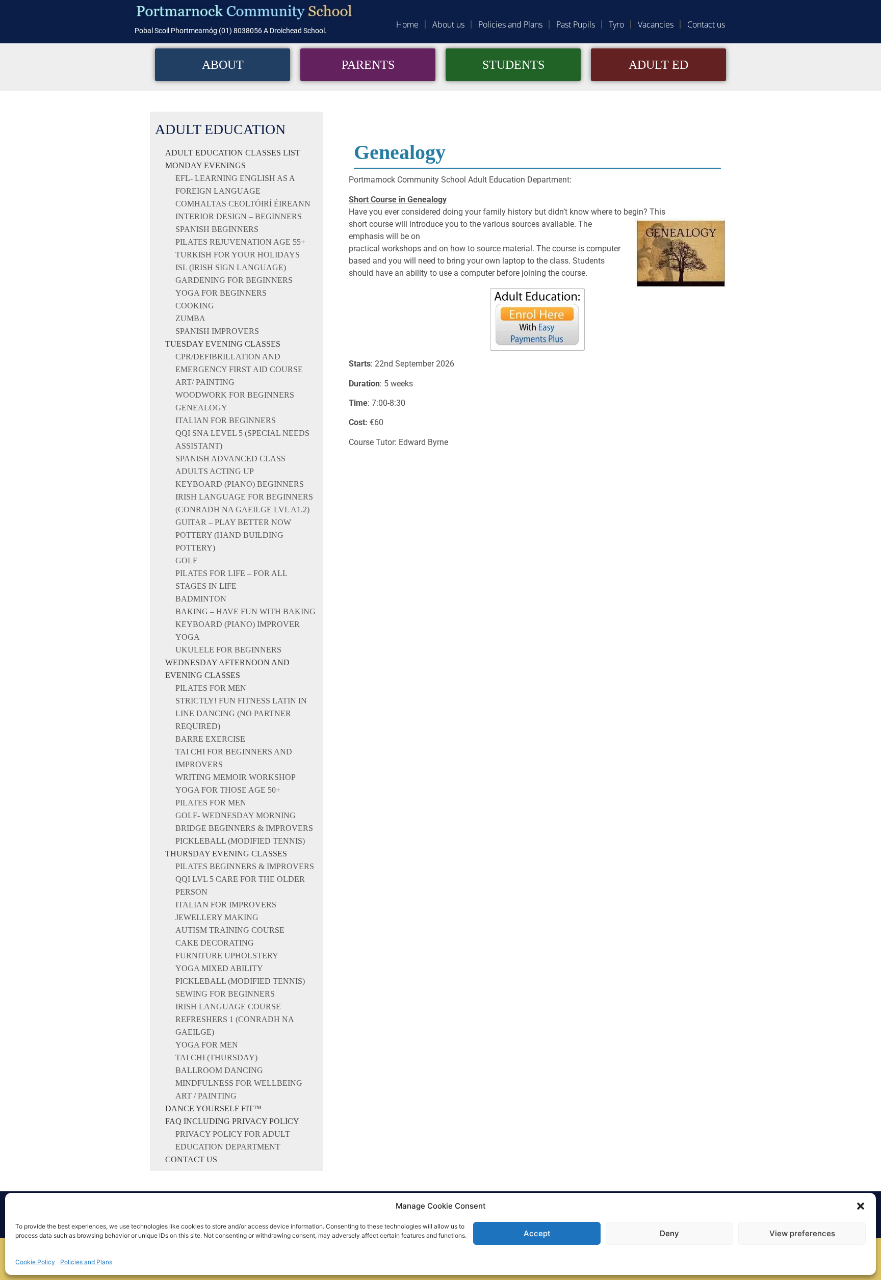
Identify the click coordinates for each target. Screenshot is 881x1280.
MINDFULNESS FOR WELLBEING (238, 1083)
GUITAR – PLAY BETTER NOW (233, 522)
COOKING (194, 305)
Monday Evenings (205, 165)
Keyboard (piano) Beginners (239, 484)
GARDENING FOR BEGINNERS (234, 280)
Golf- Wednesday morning (235, 815)
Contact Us (191, 1159)
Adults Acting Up (214, 471)
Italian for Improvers (225, 904)
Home (407, 24)
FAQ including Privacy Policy (232, 1121)
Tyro (616, 24)
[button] (861, 1206)
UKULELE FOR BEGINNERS (228, 649)
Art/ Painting (205, 382)
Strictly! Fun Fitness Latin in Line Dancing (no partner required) (241, 713)
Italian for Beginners (225, 420)
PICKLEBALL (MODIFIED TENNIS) (240, 981)
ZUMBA (190, 318)
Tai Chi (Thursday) (216, 1057)
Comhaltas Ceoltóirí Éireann (242, 203)
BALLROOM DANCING (219, 1070)
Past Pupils (575, 24)
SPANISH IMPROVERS (217, 331)
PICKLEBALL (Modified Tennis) (240, 841)
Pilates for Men (210, 688)
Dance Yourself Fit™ (213, 1108)
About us (448, 24)
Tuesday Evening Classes (222, 343)
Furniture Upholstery (226, 955)
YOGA (187, 637)
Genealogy (201, 407)
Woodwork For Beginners (234, 394)
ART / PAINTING (206, 1095)
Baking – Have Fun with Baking (245, 611)
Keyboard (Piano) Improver (237, 624)
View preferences (802, 1233)
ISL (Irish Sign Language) (230, 267)
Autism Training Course (229, 930)
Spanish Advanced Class (230, 458)
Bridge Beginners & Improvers (244, 828)
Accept (537, 1233)
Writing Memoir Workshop (235, 777)
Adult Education (220, 129)
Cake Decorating (214, 942)
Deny (669, 1233)
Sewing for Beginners (225, 993)
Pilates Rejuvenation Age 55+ (240, 242)
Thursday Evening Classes (226, 853)
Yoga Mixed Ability (219, 968)
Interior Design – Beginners (239, 216)
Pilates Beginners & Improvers (244, 866)
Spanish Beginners (216, 229)
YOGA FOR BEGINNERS (221, 293)
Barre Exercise (210, 739)
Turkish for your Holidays (237, 254)
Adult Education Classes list (232, 152)
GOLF (186, 560)
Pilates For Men (210, 802)
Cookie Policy (35, 1262)
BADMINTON (200, 598)
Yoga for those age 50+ (227, 790)
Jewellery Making (216, 917)
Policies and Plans (86, 1262)
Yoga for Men (206, 1044)
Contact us (706, 24)
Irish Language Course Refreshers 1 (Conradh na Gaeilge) (234, 1019)
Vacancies (655, 24)
